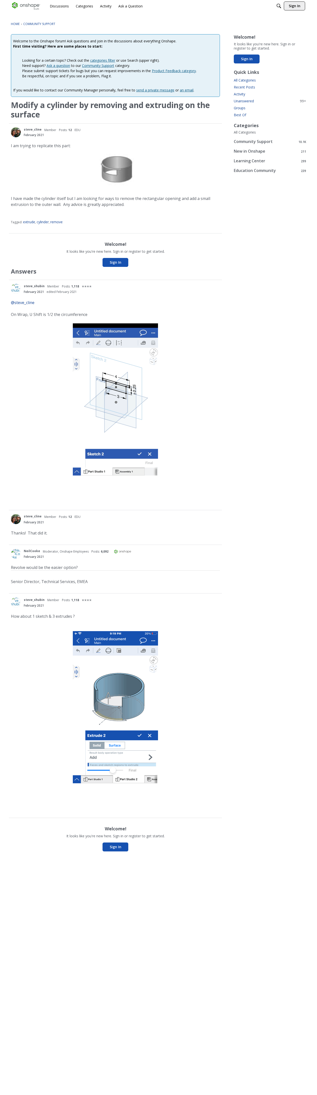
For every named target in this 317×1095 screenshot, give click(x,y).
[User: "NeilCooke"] (16, 554)
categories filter (102, 60)
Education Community (270, 170)
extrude (29, 222)
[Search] (278, 5)
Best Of (240, 114)
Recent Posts (244, 87)
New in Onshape (270, 151)
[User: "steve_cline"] (16, 132)
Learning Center (270, 161)
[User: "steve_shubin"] (16, 289)
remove (56, 222)
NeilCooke (32, 551)
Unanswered (270, 101)
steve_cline (33, 129)
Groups (239, 108)
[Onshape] (26, 6)
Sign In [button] (115, 262)
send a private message (155, 90)
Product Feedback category (174, 70)
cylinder (43, 222)
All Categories (245, 80)
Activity (239, 94)
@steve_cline (22, 302)
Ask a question (58, 65)
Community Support (98, 65)
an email (186, 90)
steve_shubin (34, 286)
